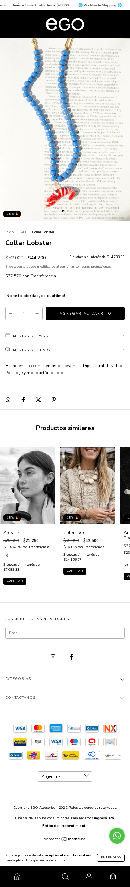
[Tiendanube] (65, 840)
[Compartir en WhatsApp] (8, 399)
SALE (22, 232)
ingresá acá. (104, 818)
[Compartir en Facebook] (23, 399)
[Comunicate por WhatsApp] (117, 836)
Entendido (111, 858)
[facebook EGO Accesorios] (72, 657)
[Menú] (41, 876)
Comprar (15, 581)
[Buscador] (65, 876)
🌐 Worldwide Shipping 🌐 (89, 5)
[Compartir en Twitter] (39, 399)
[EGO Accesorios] (17, 876)
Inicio (9, 232)
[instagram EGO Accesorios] (53, 657)
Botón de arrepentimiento (65, 825)
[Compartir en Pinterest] (54, 399)
